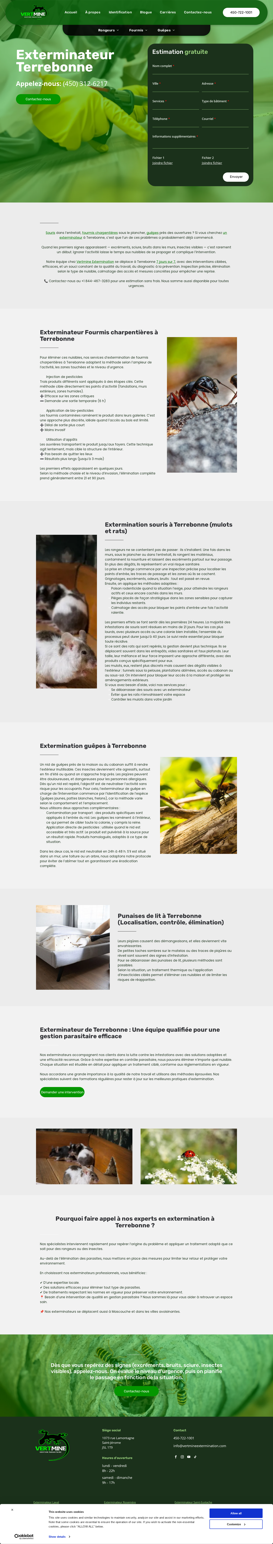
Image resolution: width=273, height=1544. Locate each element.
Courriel (207, 119)
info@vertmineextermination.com (199, 1446)
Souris (50, 233)
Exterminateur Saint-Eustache (193, 1502)
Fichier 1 (158, 158)
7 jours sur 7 (165, 261)
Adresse (207, 83)
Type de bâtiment (214, 101)
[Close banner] (12, 1510)
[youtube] (188, 1457)
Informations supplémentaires (174, 136)
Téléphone (159, 119)
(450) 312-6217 (85, 83)
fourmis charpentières (100, 233)
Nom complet (162, 66)
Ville (155, 83)
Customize (234, 1524)
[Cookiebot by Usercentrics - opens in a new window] (24, 1537)
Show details (57, 1536)
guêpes (153, 233)
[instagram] (182, 1457)
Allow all (236, 1513)
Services (158, 101)
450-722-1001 (183, 1438)
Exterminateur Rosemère (120, 1502)
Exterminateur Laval (46, 1502)
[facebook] (175, 1457)
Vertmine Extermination (95, 261)
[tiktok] (195, 1457)
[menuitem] (71, 12)
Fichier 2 (208, 158)
